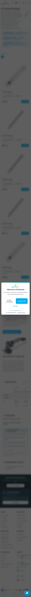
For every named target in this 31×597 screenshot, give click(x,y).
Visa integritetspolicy (16, 310)
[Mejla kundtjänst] (27, 593)
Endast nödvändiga (9, 301)
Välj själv (15, 306)
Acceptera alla (22, 301)
